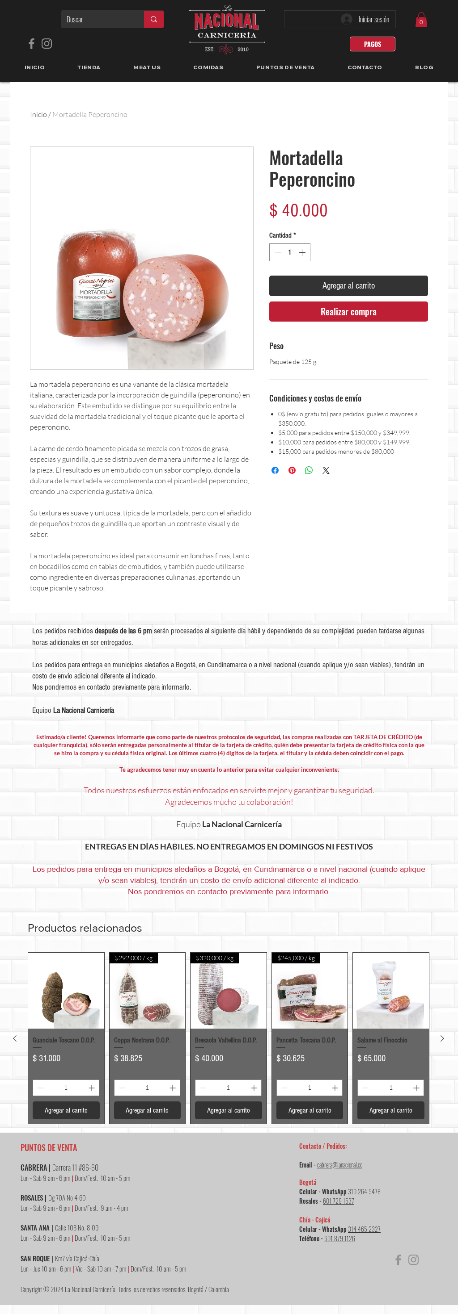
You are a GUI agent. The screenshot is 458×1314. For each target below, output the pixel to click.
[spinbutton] (290, 252)
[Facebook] (31, 43)
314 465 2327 (364, 1229)
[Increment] (303, 252)
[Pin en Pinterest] (292, 470)
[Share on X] (326, 470)
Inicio (38, 114)
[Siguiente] (442, 1038)
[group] (228, 1038)
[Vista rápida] (66, 991)
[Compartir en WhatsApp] (309, 470)
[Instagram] (47, 43)
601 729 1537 (338, 1200)
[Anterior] (14, 1038)
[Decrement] (277, 252)
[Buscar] (154, 19)
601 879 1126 (339, 1238)
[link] (421, 19)
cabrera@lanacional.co (339, 1164)
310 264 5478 (364, 1191)
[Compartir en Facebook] (275, 470)
